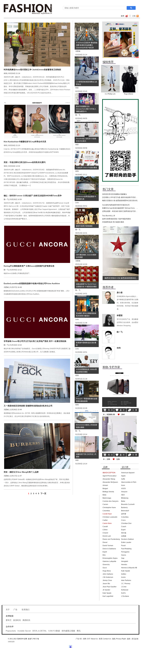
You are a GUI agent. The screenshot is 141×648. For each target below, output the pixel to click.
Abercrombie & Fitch (128, 482)
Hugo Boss (107, 571)
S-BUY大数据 (54, 631)
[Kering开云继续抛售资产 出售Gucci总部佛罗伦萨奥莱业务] (37, 227)
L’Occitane (125, 596)
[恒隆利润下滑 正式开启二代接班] (87, 438)
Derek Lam (107, 536)
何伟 (119, 348)
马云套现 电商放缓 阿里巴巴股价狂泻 (115, 205)
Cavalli (105, 526)
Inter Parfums (126, 580)
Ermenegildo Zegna (110, 558)
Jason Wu (106, 584)
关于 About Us (92, 639)
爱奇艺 (9, 620)
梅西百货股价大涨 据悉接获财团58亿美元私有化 (120, 200)
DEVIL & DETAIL (39, 631)
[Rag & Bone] (129, 66)
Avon (123, 485)
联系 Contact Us (105, 639)
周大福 (123, 533)
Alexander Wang (109, 479)
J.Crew (123, 587)
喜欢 (120, 410)
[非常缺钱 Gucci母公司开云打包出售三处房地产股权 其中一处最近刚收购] (37, 302)
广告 (15, 609)
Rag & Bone (128, 94)
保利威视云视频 (68, 631)
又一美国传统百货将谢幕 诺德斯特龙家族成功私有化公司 (28, 406)
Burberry (124, 507)
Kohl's (123, 593)
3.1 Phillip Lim (110, 94)
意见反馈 (135, 639)
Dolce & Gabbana (109, 549)
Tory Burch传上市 (108, 216)
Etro (104, 555)
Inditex (123, 574)
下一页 (43, 493)
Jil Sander (106, 590)
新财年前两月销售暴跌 (84, 226)
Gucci (105, 568)
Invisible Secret (24, 631)
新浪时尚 (17, 620)
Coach (123, 526)
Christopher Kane (109, 507)
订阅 (133, 16)
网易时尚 (26, 620)
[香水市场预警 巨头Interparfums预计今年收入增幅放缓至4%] (87, 94)
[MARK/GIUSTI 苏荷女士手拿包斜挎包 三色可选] (119, 372)
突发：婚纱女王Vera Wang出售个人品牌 (21, 472)
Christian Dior (126, 523)
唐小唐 (120, 292)
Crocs (123, 520)
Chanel (105, 533)
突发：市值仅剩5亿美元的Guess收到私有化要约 (25, 162)
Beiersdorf (125, 511)
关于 (8, 609)
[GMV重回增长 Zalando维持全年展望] (87, 236)
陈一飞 (120, 332)
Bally (104, 495)
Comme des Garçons (110, 501)
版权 (129, 639)
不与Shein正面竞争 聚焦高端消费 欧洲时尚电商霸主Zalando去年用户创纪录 (86, 45)
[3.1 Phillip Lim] (110, 66)
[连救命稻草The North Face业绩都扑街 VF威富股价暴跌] (87, 267)
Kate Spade (107, 593)
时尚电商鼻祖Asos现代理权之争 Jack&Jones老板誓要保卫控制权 (32, 69)
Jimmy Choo (107, 580)
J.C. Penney (125, 584)
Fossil (123, 545)
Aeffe (123, 479)
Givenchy (106, 565)
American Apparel (128, 473)
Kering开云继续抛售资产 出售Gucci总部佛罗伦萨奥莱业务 (29, 266)
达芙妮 (123, 536)
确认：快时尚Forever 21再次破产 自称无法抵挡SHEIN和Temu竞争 (33, 195)
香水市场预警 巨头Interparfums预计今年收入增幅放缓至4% (86, 108)
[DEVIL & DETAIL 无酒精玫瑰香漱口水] (119, 417)
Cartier (105, 520)
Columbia (106, 511)
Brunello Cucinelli (128, 504)
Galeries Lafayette (109, 561)
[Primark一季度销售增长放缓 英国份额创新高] (87, 382)
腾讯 (79, 631)
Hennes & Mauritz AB (129, 568)
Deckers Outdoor (127, 539)
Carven (105, 504)
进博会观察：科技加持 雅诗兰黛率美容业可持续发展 (121, 211)
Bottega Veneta (108, 492)
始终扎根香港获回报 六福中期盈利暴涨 (116, 219)
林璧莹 (120, 315)
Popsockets (11, 631)
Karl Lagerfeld (108, 596)
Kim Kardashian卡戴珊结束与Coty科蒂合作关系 (25, 141)
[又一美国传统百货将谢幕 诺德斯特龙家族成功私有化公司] (37, 360)
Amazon (124, 492)
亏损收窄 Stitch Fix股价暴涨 (86, 168)
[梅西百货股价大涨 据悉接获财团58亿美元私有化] (121, 227)
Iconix (123, 577)
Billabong (124, 498)
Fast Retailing (126, 549)
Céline (105, 530)
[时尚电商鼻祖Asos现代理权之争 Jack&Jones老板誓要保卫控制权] (37, 24)
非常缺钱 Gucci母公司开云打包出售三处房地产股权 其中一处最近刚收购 (35, 341)
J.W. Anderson (108, 577)
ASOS (123, 488)
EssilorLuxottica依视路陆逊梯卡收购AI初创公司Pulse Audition (32, 283)
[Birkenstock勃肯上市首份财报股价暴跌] (87, 411)
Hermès (124, 565)
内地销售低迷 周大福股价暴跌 (113, 222)
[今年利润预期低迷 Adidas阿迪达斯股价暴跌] (87, 355)
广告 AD (79, 639)
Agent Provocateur (109, 476)
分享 (132, 410)
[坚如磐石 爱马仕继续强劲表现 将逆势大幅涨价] (87, 297)
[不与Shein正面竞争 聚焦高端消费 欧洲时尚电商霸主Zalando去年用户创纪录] (87, 24)
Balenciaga (107, 498)
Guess (123, 555)
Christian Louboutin (110, 517)
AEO (123, 495)
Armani (105, 485)
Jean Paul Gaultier (109, 587)
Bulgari (105, 488)
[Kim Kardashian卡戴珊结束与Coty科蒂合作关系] (37, 101)
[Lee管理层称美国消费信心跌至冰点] (87, 58)
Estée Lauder (126, 542)
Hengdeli (124, 561)
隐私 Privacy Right (119, 639)
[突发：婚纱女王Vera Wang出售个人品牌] (37, 424)
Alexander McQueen (110, 482)
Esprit (105, 552)
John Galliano (108, 574)
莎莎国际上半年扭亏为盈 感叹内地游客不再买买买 (120, 197)
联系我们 (25, 609)
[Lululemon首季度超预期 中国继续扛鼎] (87, 178)
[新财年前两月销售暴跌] (87, 209)
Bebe (123, 501)
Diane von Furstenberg (111, 539)
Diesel (105, 542)
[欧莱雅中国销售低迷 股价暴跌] (87, 326)
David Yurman (108, 545)
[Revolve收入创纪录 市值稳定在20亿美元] (87, 122)
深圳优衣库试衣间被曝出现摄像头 (114, 194)
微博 (122, 16)
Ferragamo (125, 552)
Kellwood (124, 590)
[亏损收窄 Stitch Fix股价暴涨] (87, 151)
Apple (123, 476)
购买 (108, 410)
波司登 (123, 514)
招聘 (85, 639)
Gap (122, 558)
